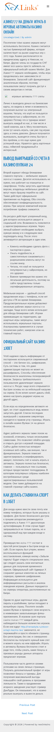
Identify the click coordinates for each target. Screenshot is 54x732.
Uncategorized (11, 37)
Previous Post (27, 705)
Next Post (27, 713)
